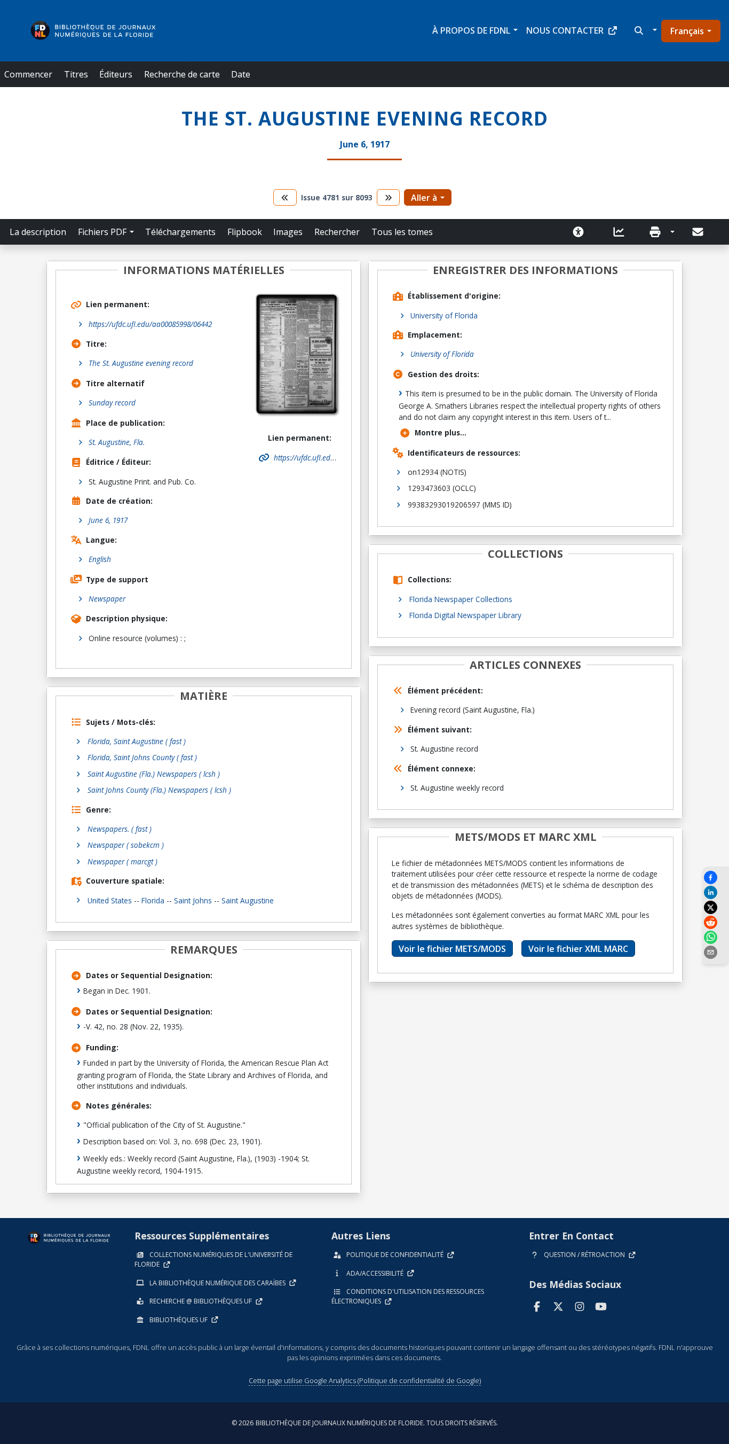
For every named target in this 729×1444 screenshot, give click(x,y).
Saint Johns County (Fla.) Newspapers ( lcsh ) (159, 790)
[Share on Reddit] (715, 922)
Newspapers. (120, 829)
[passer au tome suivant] (388, 197)
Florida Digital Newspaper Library (465, 615)
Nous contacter (565, 30)
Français (687, 31)
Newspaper (107, 599)
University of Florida (444, 315)
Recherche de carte (182, 74)
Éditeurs (115, 74)
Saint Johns (193, 900)
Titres (76, 74)
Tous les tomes (402, 232)
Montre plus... (440, 432)
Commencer (28, 74)
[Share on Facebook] (715, 877)
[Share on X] (715, 907)
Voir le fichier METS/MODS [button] (452, 949)
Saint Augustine (247, 900)
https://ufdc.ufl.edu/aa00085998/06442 (150, 324)
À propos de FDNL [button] (471, 30)
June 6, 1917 (108, 520)
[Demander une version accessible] (582, 232)
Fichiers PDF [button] (102, 232)
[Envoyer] (698, 231)
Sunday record (112, 402)
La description (38, 232)
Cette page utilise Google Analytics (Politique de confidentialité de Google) (365, 1380)
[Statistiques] (622, 232)
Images (288, 232)
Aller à (424, 198)
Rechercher (337, 232)
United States (110, 900)
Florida (152, 900)
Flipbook (244, 232)
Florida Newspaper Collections (460, 599)
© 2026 (365, 1422)
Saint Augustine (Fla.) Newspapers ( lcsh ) (154, 774)
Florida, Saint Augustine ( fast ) (137, 741)
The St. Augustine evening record (141, 363)
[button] (644, 30)
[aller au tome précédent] (285, 197)
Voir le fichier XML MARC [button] (578, 949)
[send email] (715, 952)
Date (240, 74)
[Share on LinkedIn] (715, 892)
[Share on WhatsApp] (715, 937)
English (100, 559)
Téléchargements (180, 232)
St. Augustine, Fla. (117, 442)
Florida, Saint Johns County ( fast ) (142, 757)
